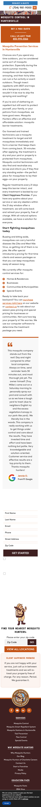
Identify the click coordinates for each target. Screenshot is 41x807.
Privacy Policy (20, 773)
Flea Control (21, 737)
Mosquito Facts (20, 786)
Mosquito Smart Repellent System (21, 727)
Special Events (21, 741)
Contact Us (20, 763)
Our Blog (20, 756)
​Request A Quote (20, 3)
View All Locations (20, 649)
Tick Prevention (21, 734)
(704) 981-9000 (22, 7)
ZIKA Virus (20, 789)
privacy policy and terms (11, 598)
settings (25, 799)
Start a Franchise (20, 767)
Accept (6, 803)
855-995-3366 (20, 39)
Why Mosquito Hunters (20, 747)
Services (20, 718)
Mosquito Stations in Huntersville (21, 730)
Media (20, 770)
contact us (11, 307)
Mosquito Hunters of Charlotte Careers (20, 760)
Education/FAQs (20, 780)
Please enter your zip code (20, 637)
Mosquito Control (21, 723)
